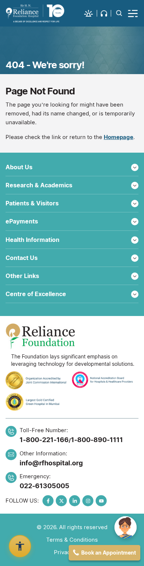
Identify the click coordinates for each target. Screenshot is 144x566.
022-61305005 (44, 486)
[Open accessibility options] (20, 546)
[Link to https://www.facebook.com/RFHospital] (48, 500)
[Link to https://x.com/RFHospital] (61, 500)
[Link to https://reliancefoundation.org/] (72, 336)
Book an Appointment (108, 552)
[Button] (133, 13)
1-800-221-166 (44, 440)
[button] (90, 13)
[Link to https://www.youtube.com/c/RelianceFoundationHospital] (101, 500)
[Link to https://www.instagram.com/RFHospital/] (87, 500)
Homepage (118, 136)
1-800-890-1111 (97, 440)
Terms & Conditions (72, 539)
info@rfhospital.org (51, 463)
